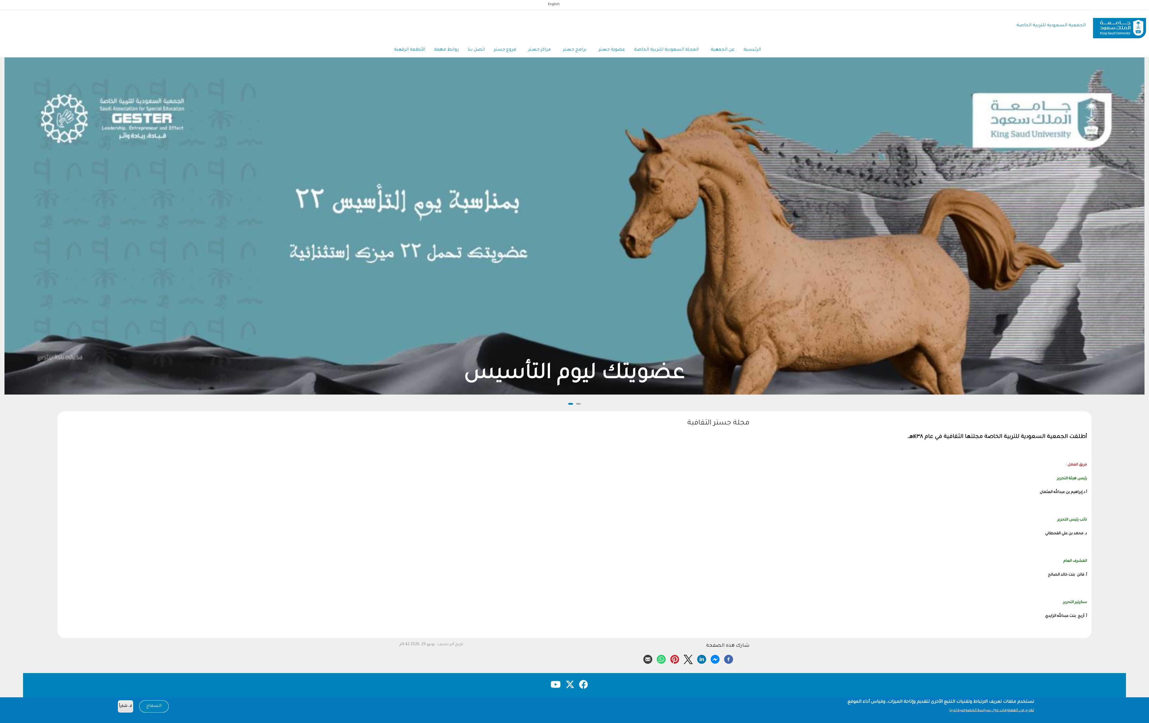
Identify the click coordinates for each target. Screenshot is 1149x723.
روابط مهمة (446, 50)
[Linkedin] (701, 658)
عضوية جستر (611, 50)
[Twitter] (688, 658)
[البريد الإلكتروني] (647, 658)
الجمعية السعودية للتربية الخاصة (1051, 25)
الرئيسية (752, 50)
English (554, 4)
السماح (154, 706)
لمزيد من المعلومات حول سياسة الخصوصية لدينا (991, 710)
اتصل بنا (476, 50)
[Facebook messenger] (715, 658)
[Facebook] (728, 658)
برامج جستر (574, 50)
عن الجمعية (723, 50)
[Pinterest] (674, 658)
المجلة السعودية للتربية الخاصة (666, 50)
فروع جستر (505, 50)
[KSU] (1119, 26)
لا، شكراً (125, 706)
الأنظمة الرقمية (409, 50)
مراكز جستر (539, 50)
